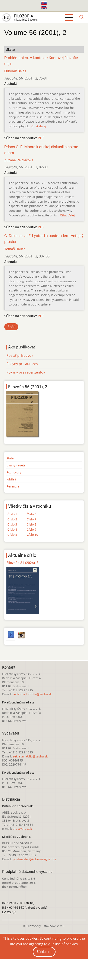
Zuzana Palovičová (18, 160)
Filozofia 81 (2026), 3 (22, 563)
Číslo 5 (12, 535)
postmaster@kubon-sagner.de (34, 859)
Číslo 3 (12, 524)
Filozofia (23, 16)
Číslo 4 (12, 529)
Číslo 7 (31, 519)
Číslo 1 (12, 514)
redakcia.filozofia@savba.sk (32, 694)
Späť (11, 326)
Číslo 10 (32, 535)
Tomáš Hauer (14, 249)
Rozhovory (13, 472)
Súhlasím (44, 951)
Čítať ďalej (38, 126)
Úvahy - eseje (15, 465)
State (10, 458)
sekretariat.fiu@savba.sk (30, 756)
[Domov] (6, 17)
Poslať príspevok (19, 355)
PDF (41, 138)
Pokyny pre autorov (22, 363)
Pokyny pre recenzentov (25, 372)
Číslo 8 (31, 524)
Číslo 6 (31, 514)
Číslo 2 (12, 519)
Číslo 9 (31, 529)
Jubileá (11, 479)
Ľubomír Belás (15, 71)
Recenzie (12, 486)
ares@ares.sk (22, 829)
